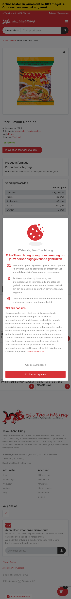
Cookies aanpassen (35, 365)
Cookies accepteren (35, 374)
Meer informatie (35, 351)
